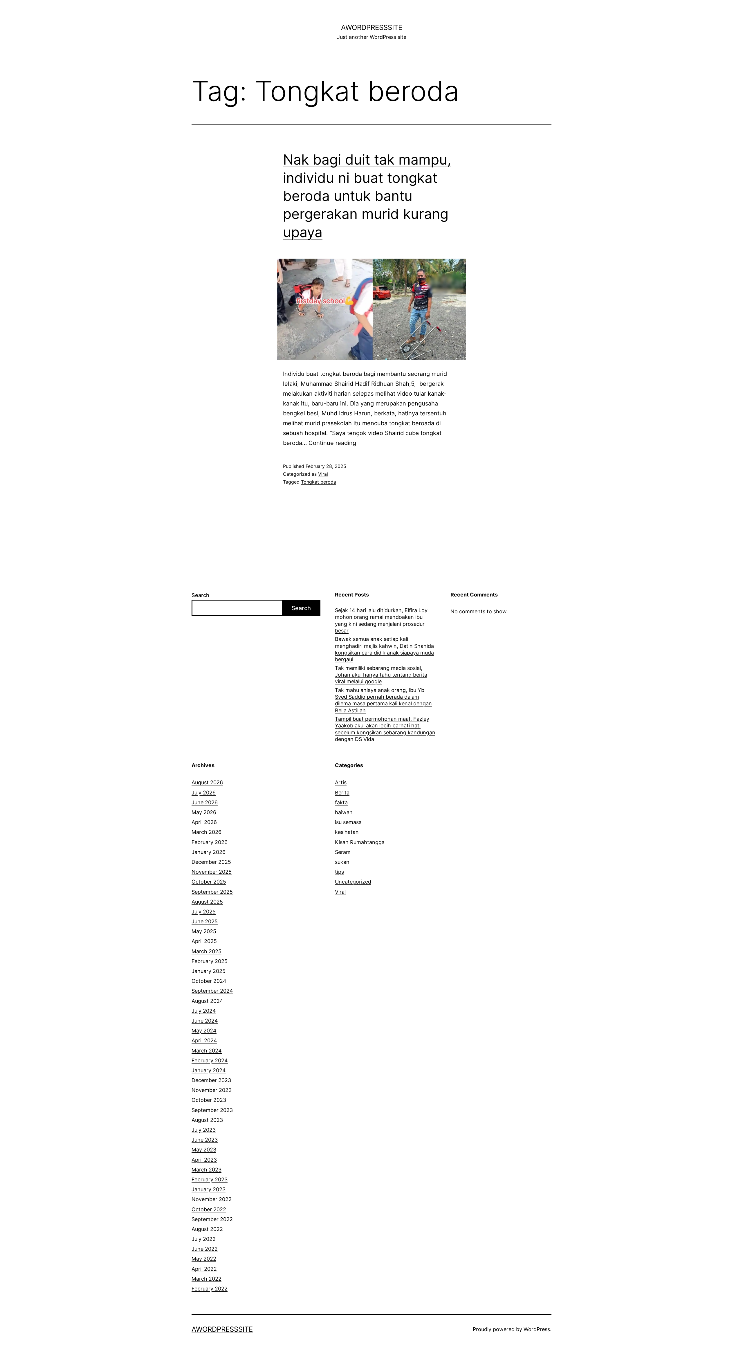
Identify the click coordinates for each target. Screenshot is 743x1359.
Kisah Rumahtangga (360, 842)
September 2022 (212, 1219)
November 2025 (212, 872)
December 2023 (211, 1080)
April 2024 (204, 1040)
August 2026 (207, 782)
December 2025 (211, 862)
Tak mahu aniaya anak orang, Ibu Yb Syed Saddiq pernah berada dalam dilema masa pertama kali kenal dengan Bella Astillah (383, 700)
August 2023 (207, 1120)
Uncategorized (353, 882)
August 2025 (207, 902)
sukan (342, 862)
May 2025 (204, 931)
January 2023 (209, 1189)
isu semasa (348, 822)
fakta (341, 802)
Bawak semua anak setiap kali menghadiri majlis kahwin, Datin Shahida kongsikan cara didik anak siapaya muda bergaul (384, 649)
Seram (343, 852)
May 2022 (204, 1259)
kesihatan (347, 832)
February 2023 (210, 1179)
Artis (341, 782)
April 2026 (204, 822)
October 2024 (209, 981)
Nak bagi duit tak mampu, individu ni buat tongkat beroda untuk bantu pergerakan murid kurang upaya (367, 196)
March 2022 (206, 1279)
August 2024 (207, 1001)
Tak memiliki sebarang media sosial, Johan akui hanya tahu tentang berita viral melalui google (381, 675)
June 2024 (205, 1021)
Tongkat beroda (318, 482)
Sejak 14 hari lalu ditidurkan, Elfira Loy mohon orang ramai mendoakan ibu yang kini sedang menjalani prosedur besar (381, 620)
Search (200, 595)
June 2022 (205, 1249)
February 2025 (210, 961)
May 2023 (204, 1150)
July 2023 (204, 1130)
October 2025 (209, 882)
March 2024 (207, 1051)
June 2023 (205, 1140)
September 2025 (212, 892)
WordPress (537, 1329)
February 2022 (210, 1289)
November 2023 (212, 1090)
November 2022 (212, 1199)
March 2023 (206, 1170)
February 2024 (210, 1060)
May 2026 (204, 812)
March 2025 (206, 951)
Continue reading (332, 442)
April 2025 (204, 941)
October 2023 (209, 1100)
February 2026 (210, 842)
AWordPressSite (371, 27)
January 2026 (209, 852)
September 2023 (212, 1110)
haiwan (344, 812)
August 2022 (207, 1229)
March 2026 (206, 832)
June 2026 (205, 802)
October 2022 (209, 1209)
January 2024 (209, 1070)
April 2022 (204, 1269)
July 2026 (204, 793)
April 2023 (204, 1160)
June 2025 (205, 921)
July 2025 (204, 912)
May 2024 (204, 1031)
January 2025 (209, 971)
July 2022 (204, 1239)
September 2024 (212, 991)
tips (339, 872)
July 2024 (204, 1011)
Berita (342, 793)
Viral (323, 474)
